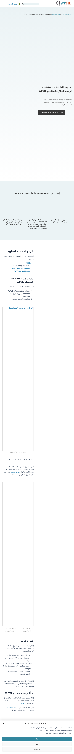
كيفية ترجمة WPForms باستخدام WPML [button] (22, 280)
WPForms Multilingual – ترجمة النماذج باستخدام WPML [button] (55, 89)
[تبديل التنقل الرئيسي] (5, 4)
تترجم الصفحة (15, 472)
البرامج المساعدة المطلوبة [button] (21, 251)
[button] (3, 723)
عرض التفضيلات (37, 749)
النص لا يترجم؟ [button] (26, 640)
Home (70, 14)
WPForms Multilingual (22, 271)
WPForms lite (17, 268)
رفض (37, 744)
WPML (28, 263)
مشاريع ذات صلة (56, 14)
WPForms (27, 268)
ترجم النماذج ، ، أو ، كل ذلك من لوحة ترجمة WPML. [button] (13, 222)
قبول (37, 739)
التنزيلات (24, 703)
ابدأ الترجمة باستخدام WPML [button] (19, 693)
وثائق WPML (64, 14)
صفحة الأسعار (10, 707)
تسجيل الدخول (12, 4)
